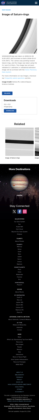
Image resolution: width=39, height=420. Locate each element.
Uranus (19, 261)
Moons (19, 289)
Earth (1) (19, 297)
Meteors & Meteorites (19, 325)
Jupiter (19, 195)
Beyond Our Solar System (19, 231)
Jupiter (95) (19, 302)
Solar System (19, 219)
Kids (19, 352)
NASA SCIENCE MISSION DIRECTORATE (19, 384)
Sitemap (19, 389)
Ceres (19, 272)
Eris (19, 279)
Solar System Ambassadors (19, 359)
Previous (4, 184)
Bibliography (19, 374)
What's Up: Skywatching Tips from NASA (19, 339)
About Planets (19, 241)
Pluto (19, 269)
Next (35, 184)
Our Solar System (19, 221)
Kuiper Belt (19, 226)
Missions (19, 349)
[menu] (36, 3)
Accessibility (19, 391)
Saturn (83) (19, 305)
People (19, 347)
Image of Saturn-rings (12, 158)
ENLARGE (7, 93)
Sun (19, 224)
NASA (2, 3)
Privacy (19, 379)
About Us (19, 372)
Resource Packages (19, 362)
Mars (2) (19, 300)
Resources (19, 342)
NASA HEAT (19, 364)
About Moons (19, 292)
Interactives (19, 354)
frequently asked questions (15, 78)
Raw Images (6, 10)
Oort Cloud (19, 229)
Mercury (19, 246)
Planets (19, 238)
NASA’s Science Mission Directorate (19, 401)
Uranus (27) (19, 307)
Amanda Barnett (24, 404)
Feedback (19, 377)
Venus (19, 249)
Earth (19, 251)
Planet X (19, 285)
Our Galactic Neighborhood (10, 7)
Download (10, 110)
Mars (19, 254)
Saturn (19, 259)
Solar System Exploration (10, 3)
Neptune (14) (19, 310)
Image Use (19, 382)
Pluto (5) (19, 312)
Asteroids (20, 327)
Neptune (19, 264)
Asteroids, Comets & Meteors (19, 317)
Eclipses (19, 234)
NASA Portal (19, 387)
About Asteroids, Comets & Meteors (19, 319)
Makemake (19, 274)
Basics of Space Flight (19, 357)
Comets (19, 330)
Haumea (19, 277)
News (19, 337)
